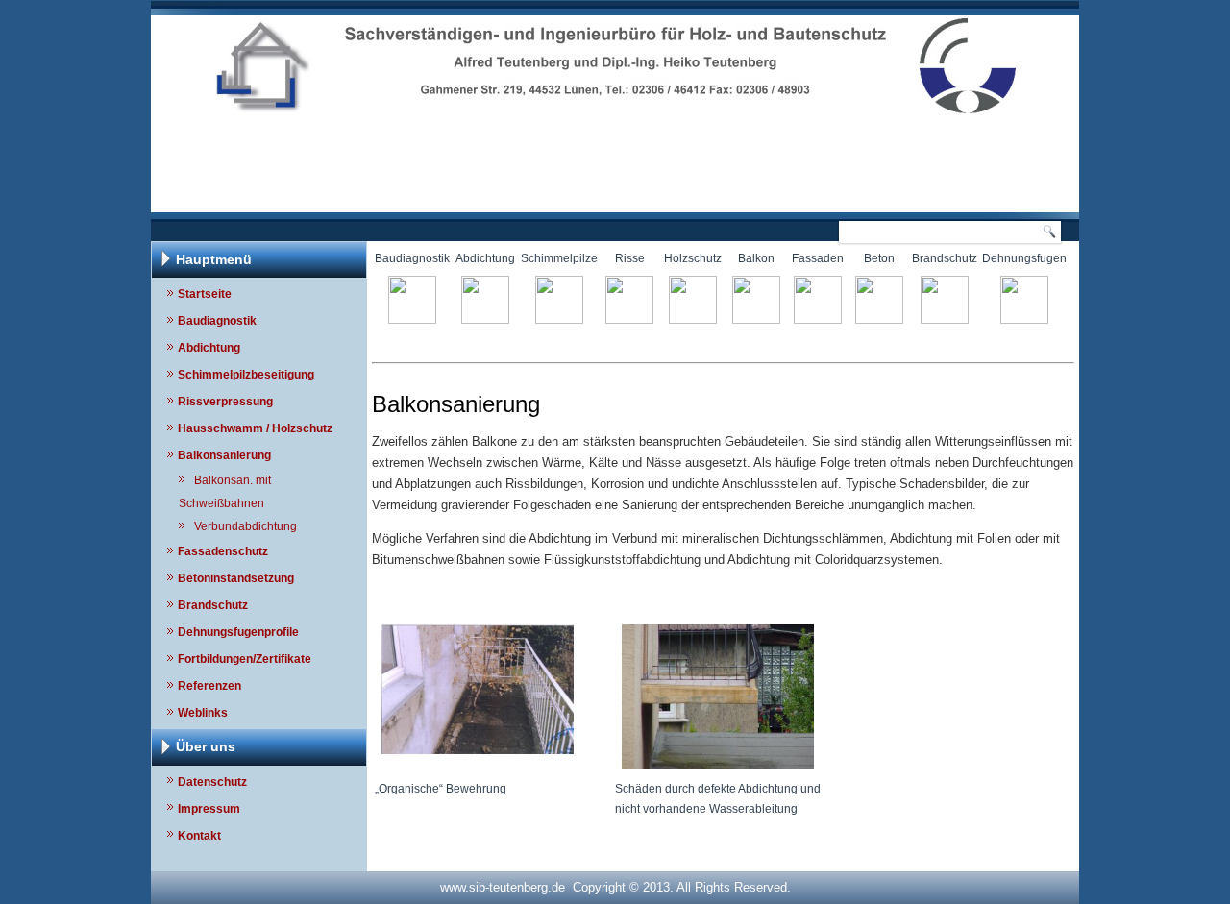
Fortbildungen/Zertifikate (244, 659)
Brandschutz (213, 605)
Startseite (205, 294)
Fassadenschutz (223, 551)
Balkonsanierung (224, 455)
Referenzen (209, 686)
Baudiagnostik (217, 321)
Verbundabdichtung (245, 526)
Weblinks (203, 713)
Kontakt (199, 836)
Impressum (209, 809)
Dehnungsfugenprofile (238, 632)
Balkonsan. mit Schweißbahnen (225, 492)
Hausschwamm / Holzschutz (255, 428)
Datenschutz (212, 782)
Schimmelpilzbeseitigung (246, 374)
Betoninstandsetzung (236, 578)
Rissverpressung (225, 401)
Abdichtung (209, 347)
